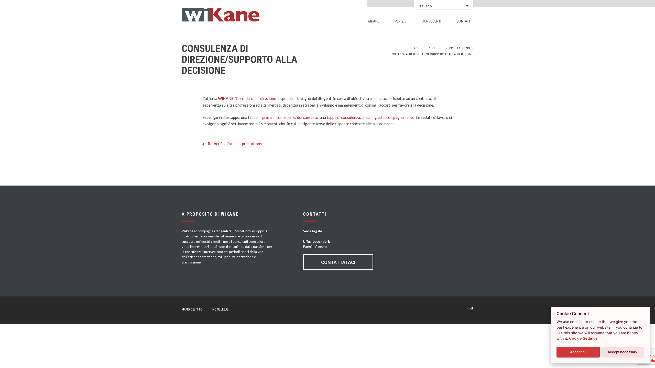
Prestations (459, 48)
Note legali (220, 309)
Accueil (420, 48)
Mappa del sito (192, 309)
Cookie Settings (583, 338)
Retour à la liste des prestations (235, 143)
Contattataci (338, 262)
